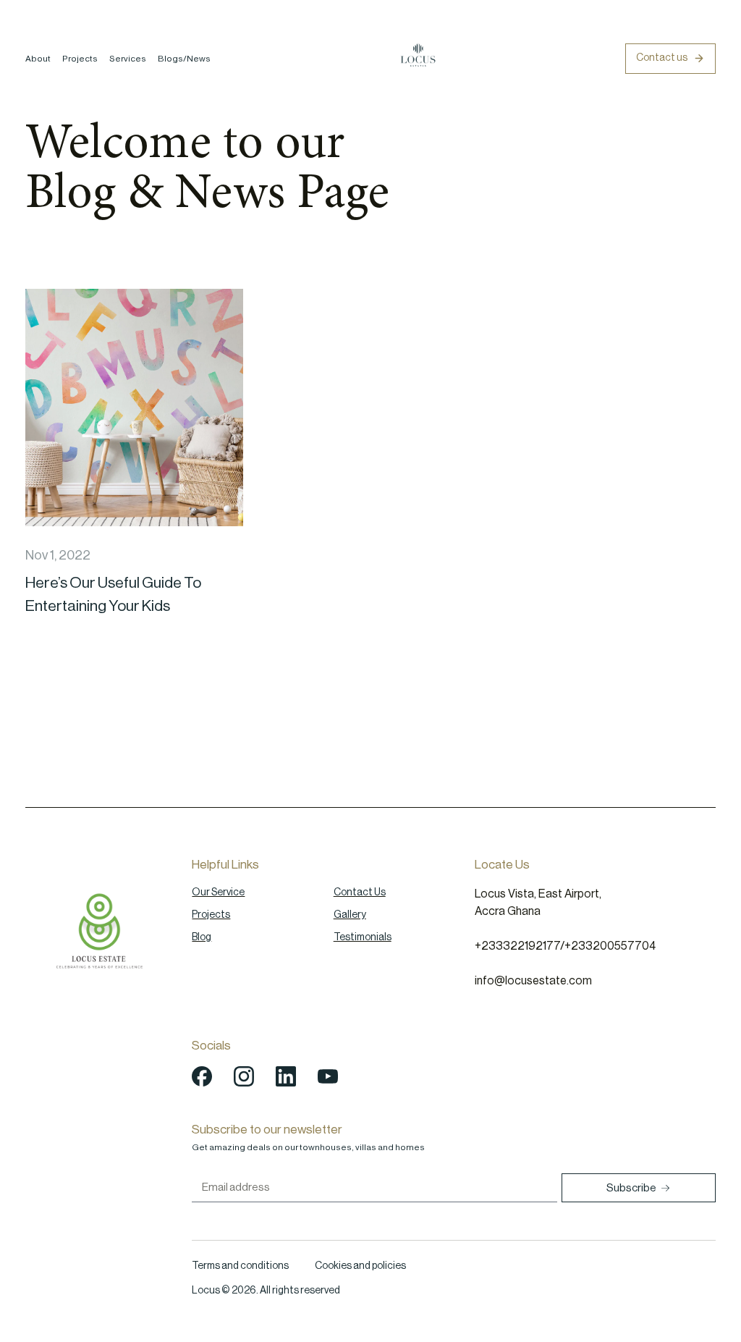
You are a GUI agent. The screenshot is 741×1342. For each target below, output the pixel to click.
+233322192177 (517, 946)
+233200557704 (610, 946)
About (38, 58)
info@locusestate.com (533, 981)
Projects (80, 58)
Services (127, 58)
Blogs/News (184, 58)
